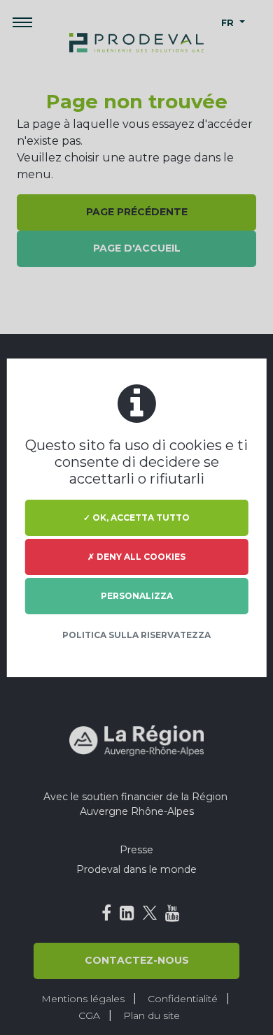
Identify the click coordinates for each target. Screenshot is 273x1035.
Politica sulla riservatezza (136, 635)
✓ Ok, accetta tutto (136, 517)
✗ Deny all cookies (137, 556)
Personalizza (137, 596)
